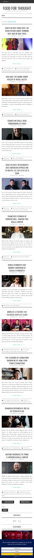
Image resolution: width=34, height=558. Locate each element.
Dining (5, 158)
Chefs (8, 158)
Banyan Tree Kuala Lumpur (18, 257)
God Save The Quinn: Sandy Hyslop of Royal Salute (17, 78)
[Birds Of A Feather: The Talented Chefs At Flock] (17, 325)
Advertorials (16, 349)
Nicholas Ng (5, 1)
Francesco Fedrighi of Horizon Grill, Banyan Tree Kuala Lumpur (17, 219)
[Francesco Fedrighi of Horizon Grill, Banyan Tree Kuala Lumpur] (17, 232)
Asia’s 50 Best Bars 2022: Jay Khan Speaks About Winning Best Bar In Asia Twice (17, 30)
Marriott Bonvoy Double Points (20, 351)
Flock (24, 349)
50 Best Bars (20, 68)
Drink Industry (10, 68)
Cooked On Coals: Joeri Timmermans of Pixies (17, 122)
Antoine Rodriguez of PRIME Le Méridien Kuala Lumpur (17, 456)
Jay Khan (27, 70)
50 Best (14, 70)
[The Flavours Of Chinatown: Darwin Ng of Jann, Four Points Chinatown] (17, 374)
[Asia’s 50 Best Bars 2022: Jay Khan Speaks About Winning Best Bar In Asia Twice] (17, 44)
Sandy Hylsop (26, 114)
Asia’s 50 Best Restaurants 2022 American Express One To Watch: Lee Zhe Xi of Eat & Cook (17, 169)
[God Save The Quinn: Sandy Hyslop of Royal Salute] (17, 90)
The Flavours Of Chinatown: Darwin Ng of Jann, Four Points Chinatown (17, 360)
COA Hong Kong (26, 68)
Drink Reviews (6, 305)
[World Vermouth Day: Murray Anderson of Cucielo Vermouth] (17, 281)
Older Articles (8, 502)
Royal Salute (20, 114)
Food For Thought (17, 8)
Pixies (14, 158)
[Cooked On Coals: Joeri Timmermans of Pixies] (17, 134)
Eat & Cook (16, 210)
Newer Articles (26, 502)
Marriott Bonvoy (9, 351)
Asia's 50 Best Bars (21, 70)
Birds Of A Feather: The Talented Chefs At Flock (17, 313)
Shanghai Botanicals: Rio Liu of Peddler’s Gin (17, 410)
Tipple (5, 68)
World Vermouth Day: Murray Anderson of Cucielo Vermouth (17, 267)
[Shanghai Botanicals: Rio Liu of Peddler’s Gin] (17, 422)
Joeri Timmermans (19, 158)
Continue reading (17, 63)
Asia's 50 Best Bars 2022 (7, 70)
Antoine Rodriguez (6, 494)
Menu (3, 16)
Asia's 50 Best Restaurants (19, 208)
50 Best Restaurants (23, 210)
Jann (22, 402)
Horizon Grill (9, 258)
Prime (26, 494)
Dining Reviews (7, 349)
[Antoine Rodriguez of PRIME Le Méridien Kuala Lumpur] (17, 468)
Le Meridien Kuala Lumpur (24, 492)
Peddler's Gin (26, 448)
